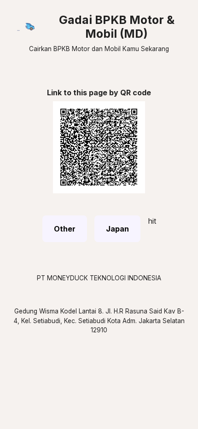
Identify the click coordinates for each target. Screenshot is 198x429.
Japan (117, 228)
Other (65, 228)
